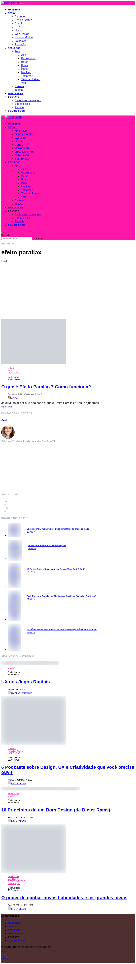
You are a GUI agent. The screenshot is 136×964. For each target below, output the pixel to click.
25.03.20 (31, 532)
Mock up (26, 72)
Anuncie (19, 107)
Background (28, 58)
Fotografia (21, 41)
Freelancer (15, 93)
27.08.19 (31, 599)
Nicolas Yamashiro (21, 693)
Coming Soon (16, 111)
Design (12, 13)
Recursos (14, 48)
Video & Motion (24, 37)
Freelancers (15, 751)
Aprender (20, 16)
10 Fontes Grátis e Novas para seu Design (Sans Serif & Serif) (56, 569)
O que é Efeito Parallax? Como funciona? (46, 386)
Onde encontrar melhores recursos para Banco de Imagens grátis (58, 529)
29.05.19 (31, 632)
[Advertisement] (68, 287)
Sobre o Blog (22, 103)
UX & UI (11, 368)
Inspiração (14, 753)
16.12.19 (31, 572)
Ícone (24, 68)
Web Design (22, 34)
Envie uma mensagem (28, 100)
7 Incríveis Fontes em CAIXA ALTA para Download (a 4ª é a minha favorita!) (62, 629)
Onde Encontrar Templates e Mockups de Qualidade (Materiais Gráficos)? (61, 596)
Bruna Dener (18, 784)
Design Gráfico (23, 20)
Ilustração (20, 44)
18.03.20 (32, 548)
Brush (24, 61)
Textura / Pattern (30, 79)
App (23, 55)
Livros (18, 30)
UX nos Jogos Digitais (25, 681)
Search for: (6, 235)
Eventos (19, 86)
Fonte (24, 65)
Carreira (19, 23)
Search (38, 238)
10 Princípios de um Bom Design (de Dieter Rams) (55, 809)
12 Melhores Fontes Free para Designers (47, 545)
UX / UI (19, 27)
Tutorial (19, 89)
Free (17, 51)
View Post (6, 407)
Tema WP (27, 75)
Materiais (14, 9)
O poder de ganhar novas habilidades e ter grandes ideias (64, 897)
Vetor (24, 82)
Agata (14, 398)
